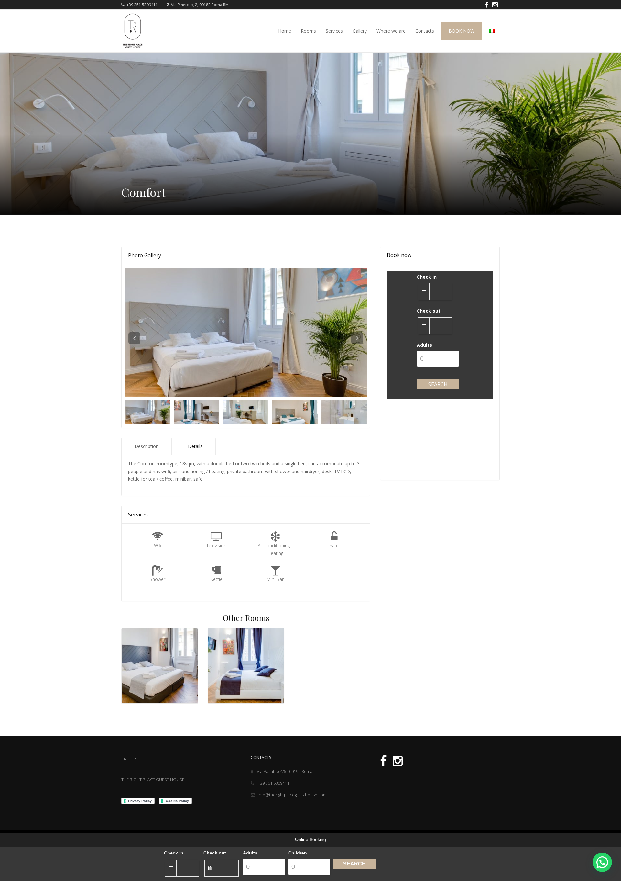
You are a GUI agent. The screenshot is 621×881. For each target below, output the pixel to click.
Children (297, 852)
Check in (427, 277)
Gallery (360, 31)
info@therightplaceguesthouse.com (292, 795)
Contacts (424, 31)
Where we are (391, 31)
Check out (429, 311)
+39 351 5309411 (141, 4)
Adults (424, 345)
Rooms (308, 31)
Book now (461, 31)
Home (284, 31)
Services (334, 31)
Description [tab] (146, 446)
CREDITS (129, 759)
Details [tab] (195, 446)
